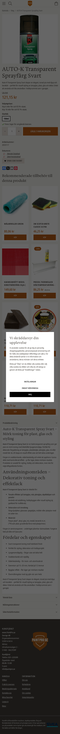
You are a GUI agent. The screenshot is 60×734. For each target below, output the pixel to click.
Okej (30, 394)
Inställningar (30, 381)
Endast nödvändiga (30, 388)
